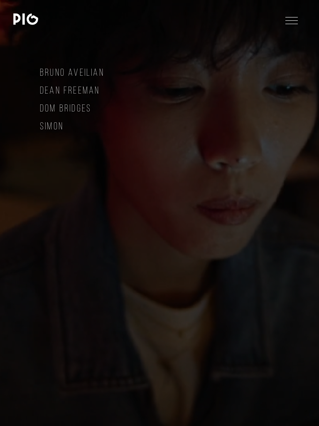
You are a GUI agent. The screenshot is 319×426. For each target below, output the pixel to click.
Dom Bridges (65, 108)
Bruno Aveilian (72, 72)
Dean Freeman (70, 90)
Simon (52, 126)
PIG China (25, 19)
